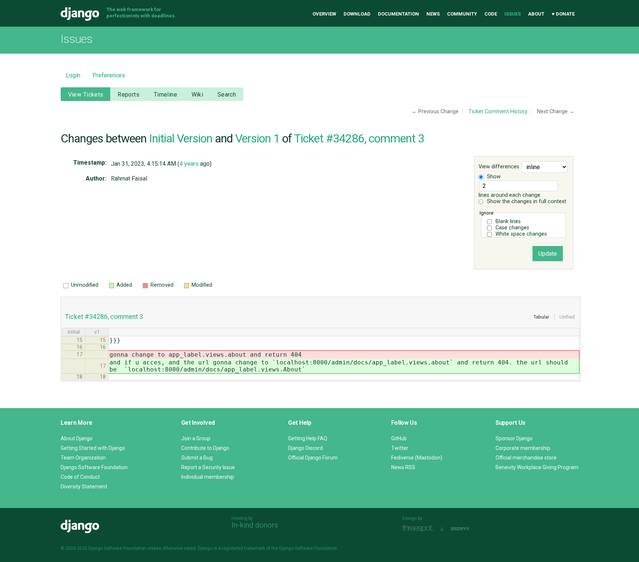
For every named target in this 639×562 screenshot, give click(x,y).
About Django (76, 438)
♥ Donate (563, 14)
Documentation (398, 14)
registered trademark (243, 548)
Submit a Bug (197, 458)
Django (80, 14)
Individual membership (207, 477)
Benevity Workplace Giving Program (537, 467)
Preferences (108, 75)
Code (490, 14)
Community (462, 14)
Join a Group (195, 438)
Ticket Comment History (498, 111)
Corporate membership (523, 448)
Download (357, 14)
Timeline (165, 94)
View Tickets (86, 94)
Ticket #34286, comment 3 (359, 138)
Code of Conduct (80, 477)
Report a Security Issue (208, 467)
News (433, 14)
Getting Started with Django (93, 448)
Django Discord (305, 448)
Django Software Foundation (94, 467)
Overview (324, 14)
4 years (189, 163)
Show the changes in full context (526, 201)
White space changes (521, 234)
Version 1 (257, 138)
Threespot (419, 528)
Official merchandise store (526, 458)
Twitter (399, 448)
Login (73, 75)
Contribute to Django (205, 448)
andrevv (468, 528)
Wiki (197, 94)
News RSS (403, 467)
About (536, 14)
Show (493, 177)
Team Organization (83, 458)
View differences (499, 167)
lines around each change (509, 195)
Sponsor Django (514, 438)
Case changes (512, 228)
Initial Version (180, 138)
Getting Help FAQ (307, 438)
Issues (512, 14)
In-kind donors (254, 525)
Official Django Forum (313, 458)
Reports (128, 94)
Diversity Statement (84, 486)
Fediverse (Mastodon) (416, 458)
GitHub (399, 438)
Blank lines (508, 221)
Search (226, 94)
